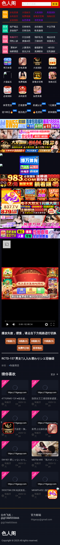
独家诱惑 (14, 51)
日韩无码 (26, 30)
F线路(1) (10, 341)
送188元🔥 (7, 112)
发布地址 (37, 348)
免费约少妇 (23, 348)
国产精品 (14, 26)
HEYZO (51, 47)
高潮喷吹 (39, 51)
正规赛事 (22, 105)
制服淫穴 (14, 37)
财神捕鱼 (52, 112)
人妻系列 (26, 47)
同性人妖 (14, 41)
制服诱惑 (14, 365)
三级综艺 (39, 41)
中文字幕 (51, 26)
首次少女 (26, 51)
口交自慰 (26, 37)
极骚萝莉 (39, 47)
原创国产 (14, 30)
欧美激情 (39, 30)
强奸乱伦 (39, 37)
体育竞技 (7, 105)
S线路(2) (23, 341)
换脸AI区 (26, 41)
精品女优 (51, 37)
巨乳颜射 (51, 51)
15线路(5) (49, 341)
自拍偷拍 (39, 26)
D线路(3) (35, 341)
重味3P (14, 47)
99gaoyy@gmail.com (41, 519)
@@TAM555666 (9, 522)
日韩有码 (26, 26)
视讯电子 (22, 112)
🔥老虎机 (37, 112)
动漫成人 (51, 41)
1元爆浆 (52, 105)
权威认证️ (37, 105)
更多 (53, 374)
